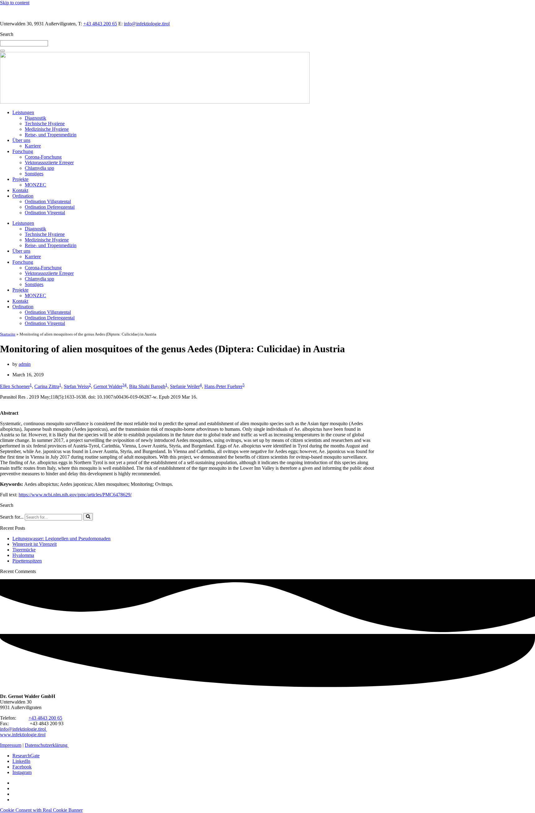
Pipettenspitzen (27, 560)
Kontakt (20, 190)
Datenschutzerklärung (47, 745)
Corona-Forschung (43, 157)
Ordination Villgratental (48, 201)
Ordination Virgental (45, 212)
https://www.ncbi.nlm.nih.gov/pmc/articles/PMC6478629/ (75, 494)
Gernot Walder (108, 386)
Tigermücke (24, 549)
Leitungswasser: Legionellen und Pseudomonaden (61, 538)
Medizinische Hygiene (47, 129)
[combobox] (24, 43)
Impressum (10, 745)
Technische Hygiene (45, 123)
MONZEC (35, 184)
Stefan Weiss (76, 386)
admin (25, 364)
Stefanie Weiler (185, 386)
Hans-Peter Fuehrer (223, 386)
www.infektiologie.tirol (23, 734)
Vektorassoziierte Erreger (49, 162)
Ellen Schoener (15, 386)
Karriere (33, 145)
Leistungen (23, 112)
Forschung (22, 151)
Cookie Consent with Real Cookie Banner (41, 810)
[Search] (2, 51)
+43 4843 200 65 (100, 23)
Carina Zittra (46, 386)
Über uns (21, 140)
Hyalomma (23, 555)
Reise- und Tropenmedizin (50, 134)
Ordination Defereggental (50, 207)
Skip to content (14, 2)
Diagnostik (35, 118)
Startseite (7, 334)
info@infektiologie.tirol (147, 23)
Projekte (20, 179)
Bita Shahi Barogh (147, 386)
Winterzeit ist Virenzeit (34, 544)
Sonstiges (34, 173)
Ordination (22, 196)
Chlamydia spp (39, 168)
